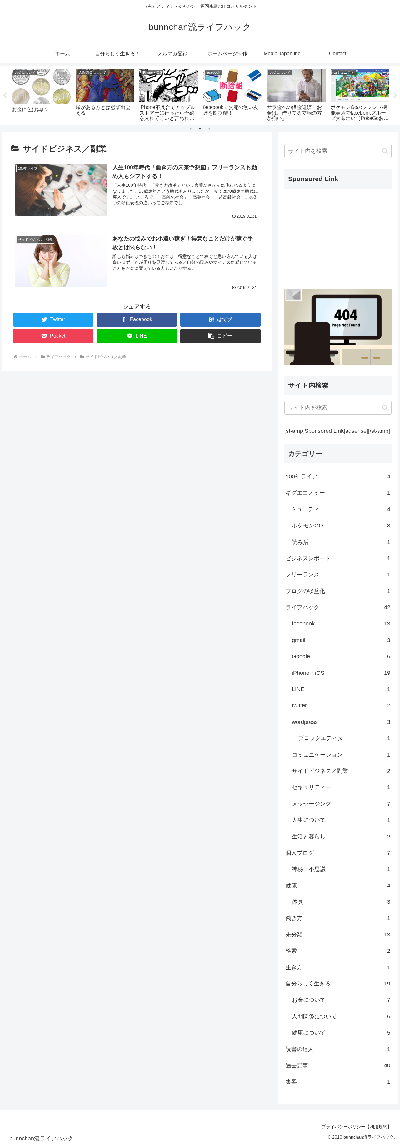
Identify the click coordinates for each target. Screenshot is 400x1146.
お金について (341, 1000)
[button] (220, 336)
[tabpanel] (41, 94)
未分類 (338, 934)
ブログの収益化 (338, 591)
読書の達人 (338, 1049)
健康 (338, 885)
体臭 (341, 902)
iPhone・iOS (341, 672)
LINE (341, 689)
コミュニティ (338, 509)
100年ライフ (338, 476)
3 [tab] (209, 129)
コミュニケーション (341, 754)
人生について (341, 820)
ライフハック (338, 607)
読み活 (341, 542)
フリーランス (338, 574)
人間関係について (341, 1016)
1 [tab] (191, 129)
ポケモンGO (341, 525)
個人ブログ (338, 853)
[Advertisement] (338, 237)
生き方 (338, 967)
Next (395, 95)
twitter (341, 705)
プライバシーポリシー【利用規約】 (357, 1126)
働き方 (338, 918)
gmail (341, 640)
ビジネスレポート (338, 558)
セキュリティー (341, 787)
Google (341, 656)
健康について (341, 1033)
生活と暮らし (341, 836)
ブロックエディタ (344, 738)
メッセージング (341, 804)
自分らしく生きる (338, 984)
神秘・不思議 (341, 869)
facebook (341, 623)
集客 (338, 1082)
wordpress (341, 722)
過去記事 (338, 1065)
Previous (5, 95)
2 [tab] (200, 129)
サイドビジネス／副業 (341, 771)
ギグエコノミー (338, 493)
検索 (338, 951)
